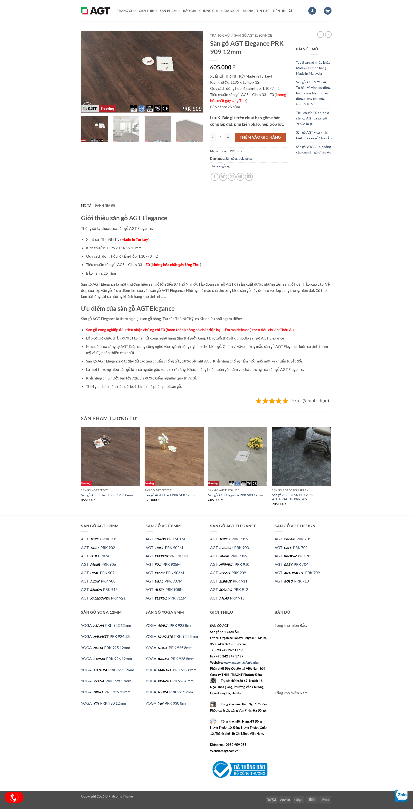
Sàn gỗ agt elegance (253, 35)
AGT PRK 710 (292, 581)
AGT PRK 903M (167, 556)
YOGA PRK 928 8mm (170, 681)
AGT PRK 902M (164, 547)
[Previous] (89, 72)
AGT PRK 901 (99, 539)
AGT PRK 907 (97, 572)
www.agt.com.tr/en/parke (241, 662)
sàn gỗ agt (224, 166)
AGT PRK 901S (229, 539)
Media (248, 11)
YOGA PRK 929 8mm (169, 692)
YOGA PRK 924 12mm (108, 636)
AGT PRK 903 (229, 547)
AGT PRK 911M (166, 598)
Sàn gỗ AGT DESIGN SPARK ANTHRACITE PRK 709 (292, 497)
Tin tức (263, 11)
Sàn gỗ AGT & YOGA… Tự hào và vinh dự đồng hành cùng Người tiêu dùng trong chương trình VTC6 (313, 93)
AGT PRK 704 (291, 564)
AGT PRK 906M (165, 572)
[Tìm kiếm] (290, 10)
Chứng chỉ (208, 11)
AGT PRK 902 (98, 547)
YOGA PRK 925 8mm (169, 647)
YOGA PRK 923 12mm (106, 625)
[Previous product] (328, 34)
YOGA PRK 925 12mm (105, 647)
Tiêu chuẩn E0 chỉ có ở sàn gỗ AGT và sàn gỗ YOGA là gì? (312, 118)
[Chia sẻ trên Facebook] (214, 177)
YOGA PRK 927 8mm (171, 670)
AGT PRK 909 (228, 572)
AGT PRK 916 (99, 589)
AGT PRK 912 (229, 589)
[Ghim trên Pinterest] (240, 177)
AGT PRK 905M (163, 564)
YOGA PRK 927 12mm (107, 670)
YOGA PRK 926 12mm (106, 658)
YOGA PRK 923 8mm (169, 625)
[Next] (194, 72)
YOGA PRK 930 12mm (103, 703)
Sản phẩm (168, 11)
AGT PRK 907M (164, 581)
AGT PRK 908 (98, 581)
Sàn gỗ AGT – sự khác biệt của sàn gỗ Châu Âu (314, 135)
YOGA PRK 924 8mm (172, 636)
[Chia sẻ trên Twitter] (223, 177)
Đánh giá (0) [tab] (105, 205)
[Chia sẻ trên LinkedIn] (249, 177)
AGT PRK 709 (297, 572)
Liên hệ (279, 11)
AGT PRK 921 (103, 598)
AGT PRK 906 (98, 564)
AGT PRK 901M (165, 539)
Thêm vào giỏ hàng (260, 137)
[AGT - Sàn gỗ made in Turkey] (95, 10)
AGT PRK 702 (291, 547)
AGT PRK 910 (229, 564)
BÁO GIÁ (189, 11)
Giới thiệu (148, 11)
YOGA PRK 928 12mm (106, 681)
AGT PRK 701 (293, 539)
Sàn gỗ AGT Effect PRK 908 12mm (170, 495)
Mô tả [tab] (86, 205)
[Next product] (320, 34)
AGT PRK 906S (228, 556)
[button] (312, 11)
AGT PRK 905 (97, 556)
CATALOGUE (230, 11)
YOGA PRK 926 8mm (170, 658)
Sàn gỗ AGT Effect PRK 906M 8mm (107, 495)
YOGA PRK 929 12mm (105, 692)
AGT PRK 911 (228, 581)
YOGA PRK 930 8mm (167, 703)
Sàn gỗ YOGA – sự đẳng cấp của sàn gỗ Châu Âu (313, 149)
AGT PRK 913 (227, 598)
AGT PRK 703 (293, 556)
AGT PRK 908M (165, 589)
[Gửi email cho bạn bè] (232, 177)
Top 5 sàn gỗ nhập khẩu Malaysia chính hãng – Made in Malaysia (313, 67)
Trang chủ (126, 11)
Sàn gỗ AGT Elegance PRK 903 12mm (235, 495)
